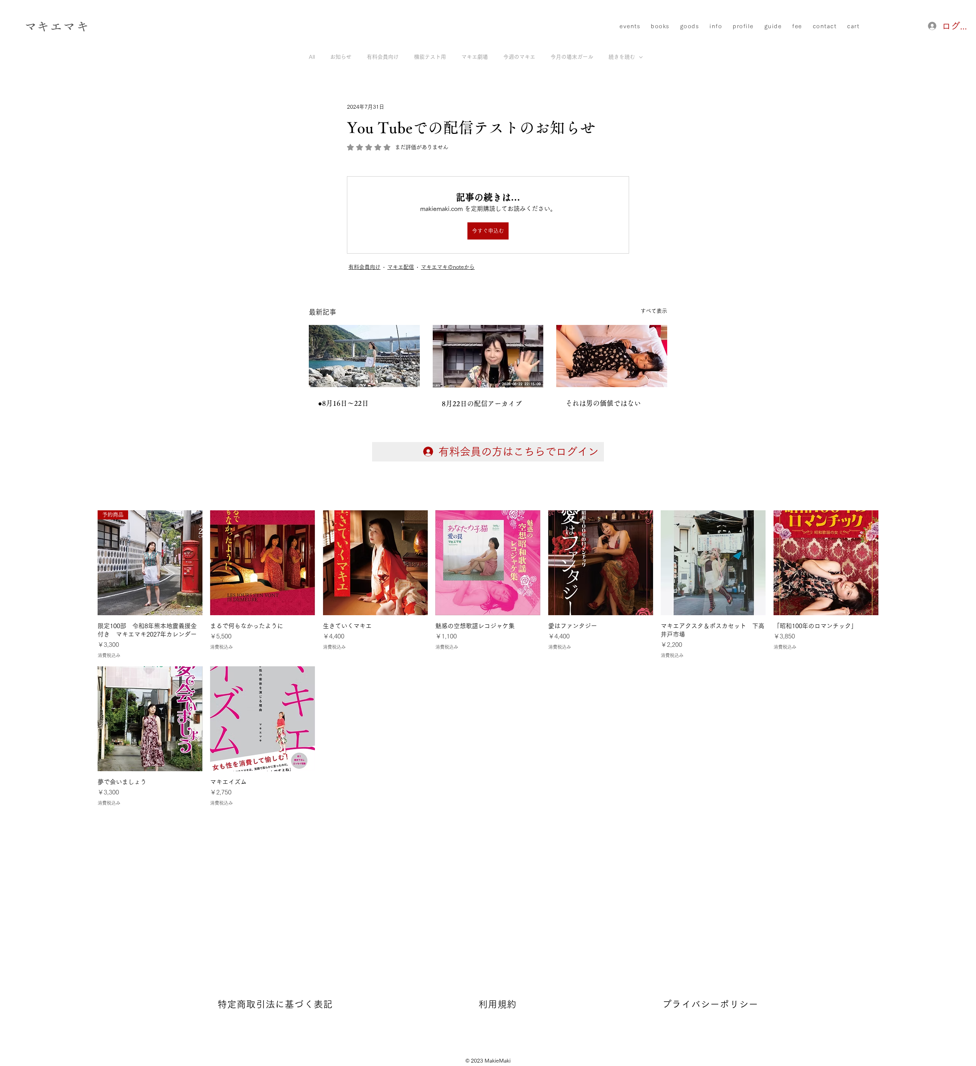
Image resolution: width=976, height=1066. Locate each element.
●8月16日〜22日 (343, 403)
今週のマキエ (519, 56)
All (312, 56)
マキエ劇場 (474, 56)
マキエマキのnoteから (448, 267)
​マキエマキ (56, 26)
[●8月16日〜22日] (364, 356)
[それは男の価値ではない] (611, 356)
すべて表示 (653, 311)
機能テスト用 (430, 56)
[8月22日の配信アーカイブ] (488, 356)
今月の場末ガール (572, 56)
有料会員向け (383, 56)
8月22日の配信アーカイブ (482, 403)
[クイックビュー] (262, 562)
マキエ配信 (400, 267)
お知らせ (341, 56)
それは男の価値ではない (603, 403)
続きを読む (621, 56)
